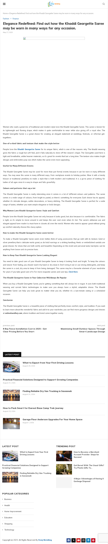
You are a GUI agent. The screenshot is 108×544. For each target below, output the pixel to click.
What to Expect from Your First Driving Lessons (48, 362)
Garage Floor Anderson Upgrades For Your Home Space (52, 419)
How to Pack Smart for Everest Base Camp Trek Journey (33, 408)
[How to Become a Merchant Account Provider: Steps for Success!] (64, 456)
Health (7, 505)
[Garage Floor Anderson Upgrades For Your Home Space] (11, 423)
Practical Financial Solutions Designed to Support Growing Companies (40, 379)
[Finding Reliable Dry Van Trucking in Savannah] (11, 395)
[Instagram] (83, 540)
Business (8, 499)
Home (5, 13)
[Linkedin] (88, 540)
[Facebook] (69, 540)
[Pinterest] (93, 540)
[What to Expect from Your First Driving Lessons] (11, 366)
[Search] (103, 4)
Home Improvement (12, 511)
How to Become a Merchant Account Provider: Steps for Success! (86, 454)
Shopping (8, 523)
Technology (9, 529)
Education (8, 517)
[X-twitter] (73, 540)
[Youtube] (78, 540)
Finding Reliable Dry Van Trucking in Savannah (47, 391)
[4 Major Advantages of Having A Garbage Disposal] (64, 482)
